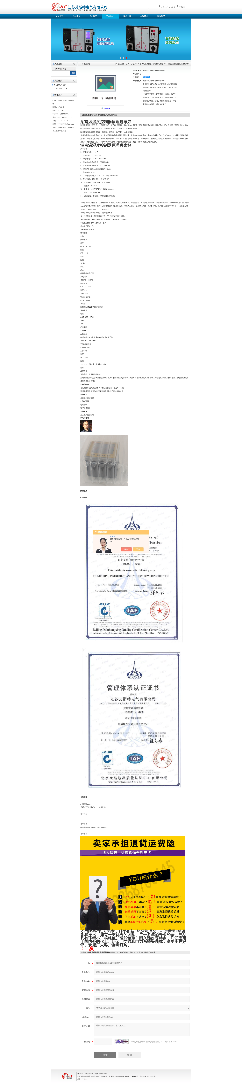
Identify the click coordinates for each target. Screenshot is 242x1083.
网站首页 (59, 16)
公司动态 (93, 16)
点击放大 (107, 109)
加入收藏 (172, 7)
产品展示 (110, 16)
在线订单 (144, 16)
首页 (127, 64)
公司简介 (76, 16)
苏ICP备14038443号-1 (148, 1076)
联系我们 (182, 7)
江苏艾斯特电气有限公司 (100, 6)
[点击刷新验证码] (122, 1041)
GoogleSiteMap (124, 1076)
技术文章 (127, 16)
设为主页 (164, 7)
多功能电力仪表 (60, 85)
